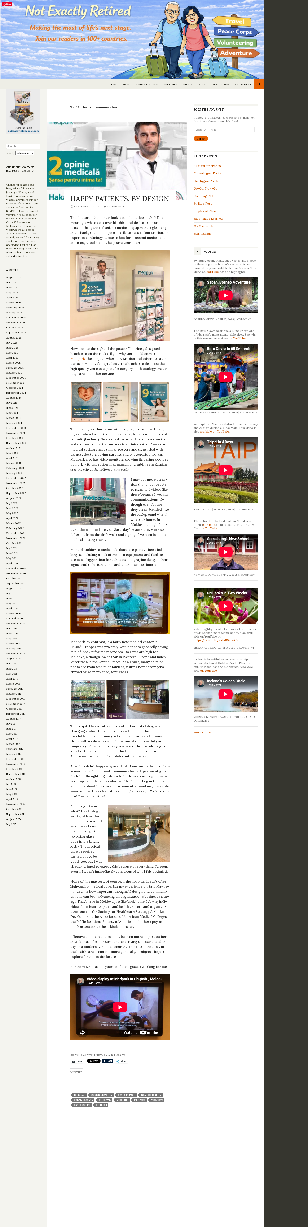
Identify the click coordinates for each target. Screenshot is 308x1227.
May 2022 (12, 513)
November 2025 (16, 322)
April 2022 (12, 518)
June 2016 (12, 788)
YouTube (212, 272)
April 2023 (12, 457)
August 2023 (13, 447)
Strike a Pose (203, 203)
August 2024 (13, 397)
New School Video (207, 574)
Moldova (157, 1099)
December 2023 (16, 427)
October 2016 (14, 768)
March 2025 (13, 362)
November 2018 (15, 653)
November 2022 (16, 483)
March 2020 (13, 613)
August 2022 (13, 498)
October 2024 (14, 387)
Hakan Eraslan (83, 1099)
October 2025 (14, 327)
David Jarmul (126, 1094)
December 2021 (15, 533)
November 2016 (15, 763)
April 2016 (12, 799)
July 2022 (11, 503)
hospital (105, 1099)
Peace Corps (220, 84)
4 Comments (115, 206)
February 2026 (15, 307)
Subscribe (170, 84)
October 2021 (14, 543)
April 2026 (12, 297)
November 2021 (15, 538)
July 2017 (11, 723)
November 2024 (16, 382)
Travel (202, 84)
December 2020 (16, 568)
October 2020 (14, 578)
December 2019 (15, 618)
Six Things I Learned (208, 218)
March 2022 (13, 523)
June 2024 (12, 407)
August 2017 (13, 718)
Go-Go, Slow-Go (205, 188)
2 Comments (248, 412)
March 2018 (13, 683)
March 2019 (13, 643)
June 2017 (11, 728)
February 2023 (15, 468)
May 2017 (11, 733)
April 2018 (12, 678)
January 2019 (13, 648)
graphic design (151, 1094)
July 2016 (11, 783)
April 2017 (12, 738)
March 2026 (13, 302)
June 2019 (12, 633)
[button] (86, 402)
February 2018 (14, 688)
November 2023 (16, 432)
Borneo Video (204, 319)
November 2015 (15, 804)
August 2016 (13, 778)
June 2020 (12, 598)
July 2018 (11, 663)
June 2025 (12, 347)
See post (209, 525)
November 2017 (15, 703)
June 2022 (12, 508)
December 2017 (15, 698)
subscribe (12, 256)
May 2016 (11, 794)
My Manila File (204, 226)
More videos (204, 732)
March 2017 (13, 743)
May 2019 (11, 638)
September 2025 (16, 332)
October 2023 (14, 437)
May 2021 (11, 558)
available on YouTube (214, 431)
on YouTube (237, 338)
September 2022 (16, 493)
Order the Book (147, 84)
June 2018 (12, 668)
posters (101, 1105)
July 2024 (11, 402)
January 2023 (14, 473)
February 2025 (15, 367)
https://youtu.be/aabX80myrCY (216, 640)
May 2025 (12, 352)
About (127, 84)
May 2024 (12, 412)
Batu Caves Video (206, 412)
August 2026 (13, 277)
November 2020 (16, 573)
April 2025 (12, 357)
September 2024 (16, 392)
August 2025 (13, 337)
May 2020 (12, 603)
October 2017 (14, 708)
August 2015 (13, 819)
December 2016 (15, 758)
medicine (122, 1099)
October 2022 (14, 488)
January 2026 (14, 312)
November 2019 (15, 623)
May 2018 (11, 673)
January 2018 (13, 693)
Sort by (10, 153)
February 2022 (15, 528)
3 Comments (244, 509)
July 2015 (11, 824)
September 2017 (15, 713)
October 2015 (14, 809)
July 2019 (11, 628)
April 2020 (12, 608)
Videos (187, 84)
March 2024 (13, 417)
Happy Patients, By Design (119, 198)
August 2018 (13, 658)
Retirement (243, 84)
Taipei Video (203, 509)
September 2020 (16, 583)
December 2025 (16, 317)
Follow (201, 138)
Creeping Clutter (206, 196)
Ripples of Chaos (205, 211)
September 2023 (16, 442)
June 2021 (12, 553)
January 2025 (14, 372)
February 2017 (14, 748)
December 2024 (16, 377)
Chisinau (79, 1094)
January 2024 (14, 422)
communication (101, 1094)
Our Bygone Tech (206, 181)
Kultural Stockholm (207, 166)
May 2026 (12, 292)
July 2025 (11, 342)
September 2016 (15, 773)
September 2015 (15, 814)
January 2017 (13, 753)
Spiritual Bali (202, 233)
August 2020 (14, 588)
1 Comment (243, 319)
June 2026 (12, 287)
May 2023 (12, 452)
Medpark (77, 358)
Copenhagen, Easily (207, 173)
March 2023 (13, 463)
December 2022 (16, 478)
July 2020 (11, 593)
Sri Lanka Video (205, 647)
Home (113, 84)
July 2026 (11, 282)
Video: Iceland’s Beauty (211, 716)
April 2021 (12, 563)
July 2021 (11, 548)
